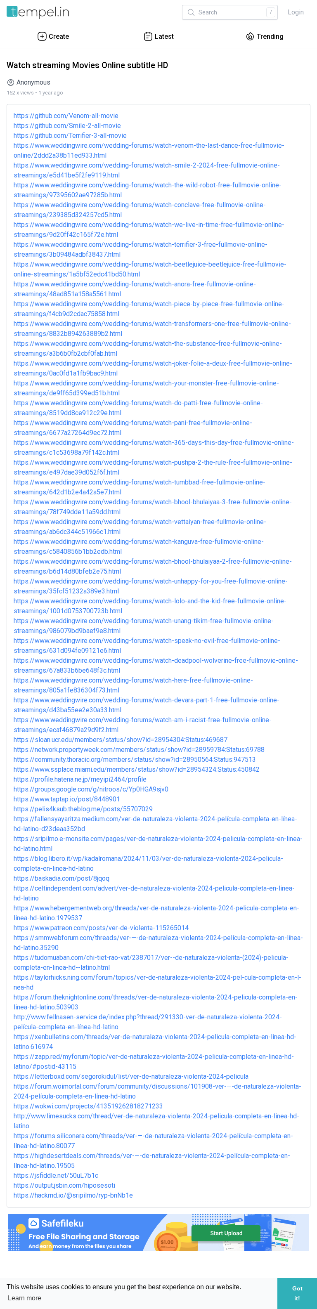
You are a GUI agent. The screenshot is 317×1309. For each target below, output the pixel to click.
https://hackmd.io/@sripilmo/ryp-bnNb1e (73, 1195)
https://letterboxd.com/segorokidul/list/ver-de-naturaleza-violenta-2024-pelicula (131, 1076)
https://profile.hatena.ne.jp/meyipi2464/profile (80, 779)
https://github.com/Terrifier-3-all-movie (70, 135)
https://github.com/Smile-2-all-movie (67, 126)
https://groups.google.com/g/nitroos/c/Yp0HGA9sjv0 (91, 789)
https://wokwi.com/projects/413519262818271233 (88, 1106)
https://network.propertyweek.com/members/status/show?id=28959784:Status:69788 (139, 750)
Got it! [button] (297, 1293)
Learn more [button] (24, 1298)
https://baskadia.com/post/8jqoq (61, 878)
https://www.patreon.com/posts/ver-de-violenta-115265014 (101, 928)
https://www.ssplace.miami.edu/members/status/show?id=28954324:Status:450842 (137, 769)
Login (296, 12)
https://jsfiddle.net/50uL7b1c (56, 1175)
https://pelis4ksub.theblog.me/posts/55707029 (83, 809)
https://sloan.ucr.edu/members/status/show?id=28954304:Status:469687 (120, 740)
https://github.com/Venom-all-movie (66, 116)
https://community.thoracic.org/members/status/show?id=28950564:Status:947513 (135, 759)
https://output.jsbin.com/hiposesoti (64, 1185)
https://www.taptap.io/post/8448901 (67, 799)
